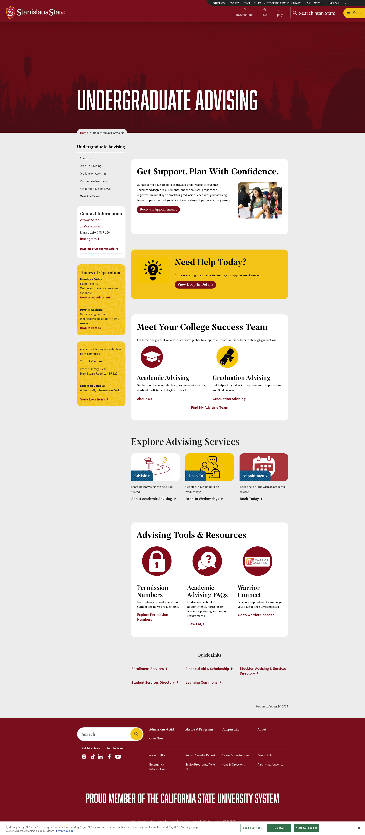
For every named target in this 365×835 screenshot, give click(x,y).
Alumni (258, 3)
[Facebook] (111, 758)
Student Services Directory (153, 682)
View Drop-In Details (195, 285)
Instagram (88, 238)
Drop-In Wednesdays (203, 498)
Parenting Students (270, 764)
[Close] (359, 828)
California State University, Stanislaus (157, 821)
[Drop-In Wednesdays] (209, 467)
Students (219, 3)
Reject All (279, 827)
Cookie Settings (252, 827)
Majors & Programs (199, 729)
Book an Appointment (95, 297)
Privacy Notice (64, 831)
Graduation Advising (93, 173)
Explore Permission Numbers (152, 617)
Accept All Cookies (306, 827)
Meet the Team (90, 196)
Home (84, 133)
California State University (207, 798)
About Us (86, 158)
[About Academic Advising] (155, 467)
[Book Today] (264, 467)
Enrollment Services (148, 668)
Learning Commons (202, 682)
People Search (115, 748)
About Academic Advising (152, 498)
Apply (279, 15)
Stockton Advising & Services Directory (263, 670)
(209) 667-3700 (89, 220)
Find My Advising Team (209, 407)
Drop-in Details (90, 328)
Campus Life (230, 729)
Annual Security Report (200, 755)
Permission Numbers (93, 181)
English (333, 3)
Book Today (250, 498)
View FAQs (196, 623)
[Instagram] (85, 758)
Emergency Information (157, 766)
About (262, 729)
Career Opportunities (235, 755)
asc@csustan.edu (91, 226)
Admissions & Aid (161, 729)
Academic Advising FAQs (95, 189)
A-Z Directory (91, 748)
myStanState (244, 15)
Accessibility (157, 755)
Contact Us (265, 755)
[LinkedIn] (100, 758)
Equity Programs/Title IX (200, 766)
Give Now (156, 738)
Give (264, 15)
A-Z (309, 3)
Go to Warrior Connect (256, 614)
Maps (317, 3)
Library (296, 3)
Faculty (234, 3)
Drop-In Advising (91, 166)
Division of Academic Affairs (99, 248)
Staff (247, 3)
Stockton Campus (278, 3)
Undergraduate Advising (101, 147)
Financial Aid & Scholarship (208, 668)
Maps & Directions (233, 764)
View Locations (93, 399)
